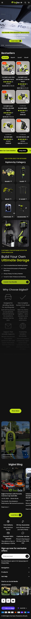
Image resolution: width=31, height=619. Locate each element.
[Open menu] (2, 2)
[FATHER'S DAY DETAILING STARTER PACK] (23, 75)
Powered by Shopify (21, 616)
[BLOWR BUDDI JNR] (23, 125)
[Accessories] (23, 209)
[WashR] (8, 174)
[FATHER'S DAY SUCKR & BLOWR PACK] (8, 104)
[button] (22, 2)
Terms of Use (22, 561)
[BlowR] (8, 191)
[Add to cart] (12, 72)
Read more (4, 507)
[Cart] (28, 2)
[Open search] (25, 2)
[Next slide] (29, 45)
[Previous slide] (27, 45)
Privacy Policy (5, 563)
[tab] (5, 57)
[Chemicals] (8, 209)
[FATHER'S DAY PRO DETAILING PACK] (8, 68)
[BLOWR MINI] (8, 125)
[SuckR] (23, 174)
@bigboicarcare (6, 584)
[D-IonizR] (23, 191)
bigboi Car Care (10, 616)
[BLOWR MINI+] (23, 97)
